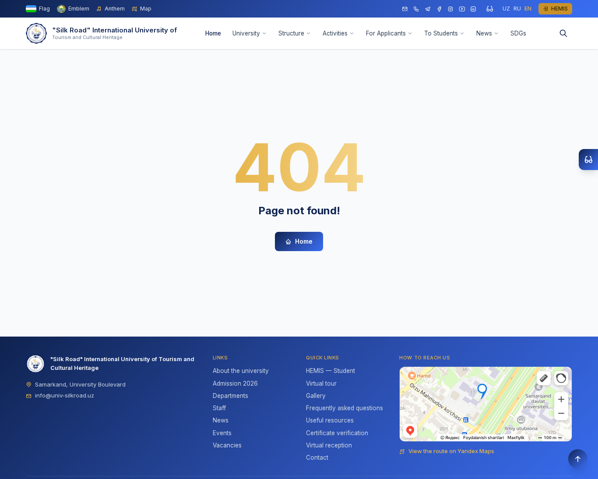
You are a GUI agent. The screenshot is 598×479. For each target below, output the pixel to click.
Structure (291, 33)
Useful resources (330, 420)
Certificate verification (337, 432)
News (484, 33)
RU (517, 8)
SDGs (518, 33)
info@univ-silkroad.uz (64, 395)
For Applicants (386, 33)
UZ (506, 8)
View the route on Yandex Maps (451, 450)
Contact (317, 457)
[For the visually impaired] (489, 9)
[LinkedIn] (473, 9)
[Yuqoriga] (577, 458)
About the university (241, 370)
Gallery (316, 395)
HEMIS (559, 8)
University (246, 33)
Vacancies (227, 445)
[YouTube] (462, 9)
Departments (230, 395)
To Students (441, 33)
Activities (335, 33)
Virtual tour (321, 383)
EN (527, 8)
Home (213, 33)
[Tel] (416, 9)
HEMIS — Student (330, 370)
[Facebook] (439, 9)
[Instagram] (450, 9)
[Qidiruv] (563, 33)
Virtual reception (329, 445)
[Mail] (405, 9)
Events (222, 432)
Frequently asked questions (344, 408)
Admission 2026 (235, 383)
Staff (219, 408)
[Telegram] (428, 9)
